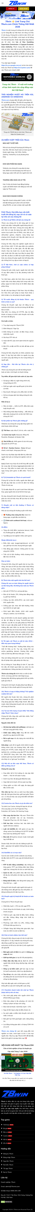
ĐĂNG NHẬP (24, 9)
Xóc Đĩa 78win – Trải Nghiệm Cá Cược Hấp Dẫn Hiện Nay (17, 1074)
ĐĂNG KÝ (11, 9)
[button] (2, 3)
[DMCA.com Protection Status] (6, 1202)
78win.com (5, 100)
